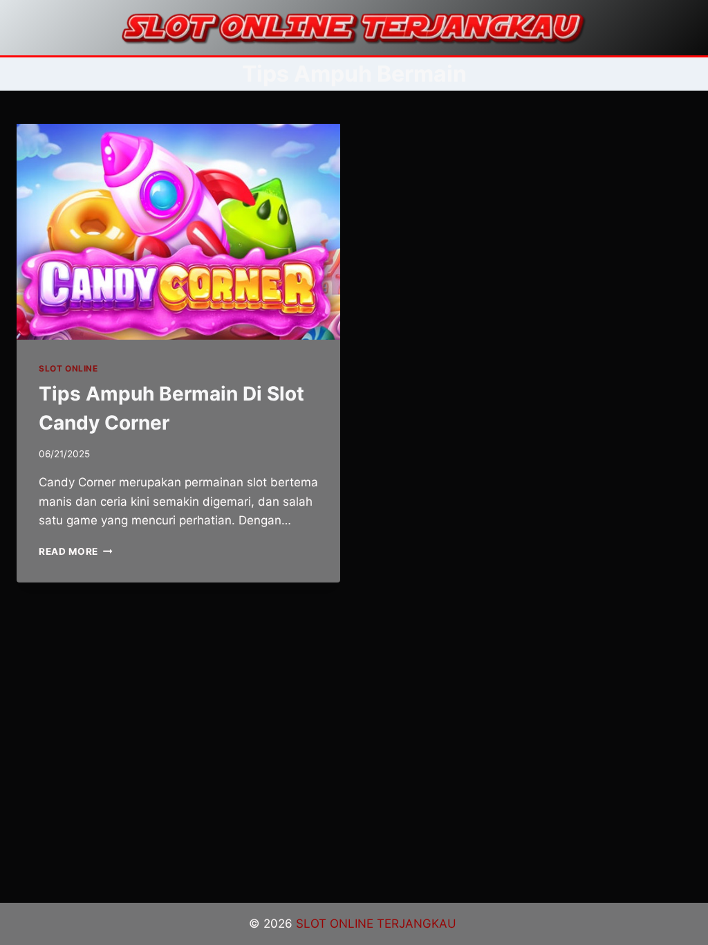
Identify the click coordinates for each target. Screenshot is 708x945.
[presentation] (178, 232)
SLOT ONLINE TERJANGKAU (378, 923)
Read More (76, 551)
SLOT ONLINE (68, 368)
